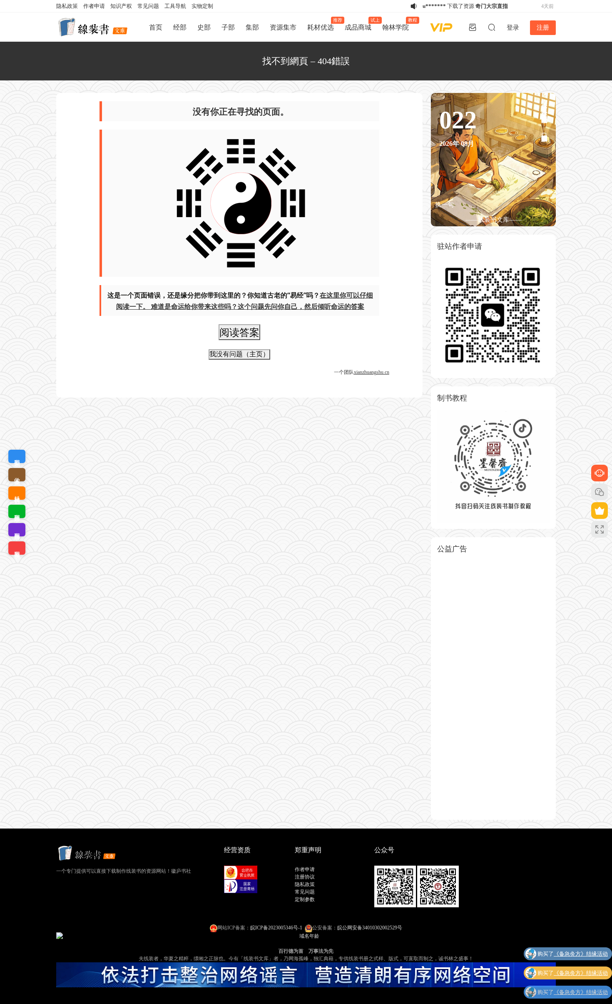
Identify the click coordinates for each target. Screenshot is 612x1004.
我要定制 (17, 456)
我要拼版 (17, 529)
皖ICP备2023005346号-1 (276, 928)
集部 (252, 27)
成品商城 (361, 24)
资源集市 (283, 27)
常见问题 (148, 6)
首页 (155, 27)
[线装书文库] (93, 27)
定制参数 (305, 899)
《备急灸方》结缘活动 (581, 953)
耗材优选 (323, 24)
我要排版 (17, 511)
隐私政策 (67, 6)
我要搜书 (17, 548)
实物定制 (202, 6)
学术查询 (17, 474)
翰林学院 (398, 24)
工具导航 (175, 6)
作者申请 (94, 6)
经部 (180, 27)
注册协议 (305, 877)
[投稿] (472, 27)
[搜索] (492, 27)
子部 (228, 27)
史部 (204, 27)
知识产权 (121, 6)
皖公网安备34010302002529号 (369, 928)
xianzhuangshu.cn (371, 372)
